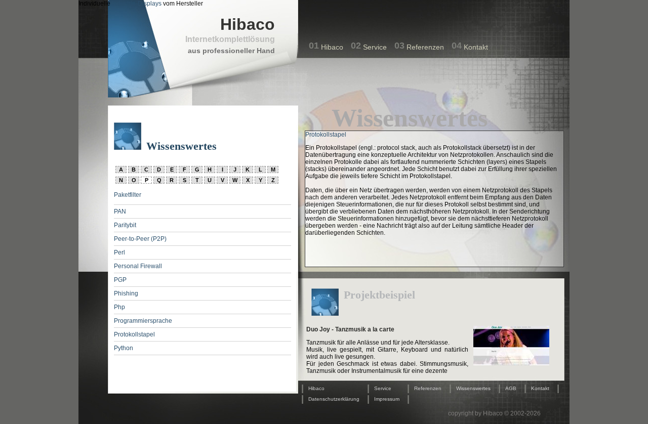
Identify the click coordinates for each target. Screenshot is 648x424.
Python (123, 348)
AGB (510, 388)
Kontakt (476, 47)
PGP (120, 279)
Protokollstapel (134, 334)
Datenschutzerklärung (333, 399)
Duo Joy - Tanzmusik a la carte (350, 329)
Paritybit (125, 225)
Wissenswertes (473, 388)
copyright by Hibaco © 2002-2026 (494, 413)
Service (375, 47)
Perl (119, 252)
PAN (120, 211)
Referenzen (425, 47)
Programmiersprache (143, 320)
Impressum (386, 399)
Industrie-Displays (136, 3)
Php (119, 307)
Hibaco (332, 47)
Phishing (126, 293)
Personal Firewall (138, 266)
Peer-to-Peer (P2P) (140, 238)
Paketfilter (127, 194)
